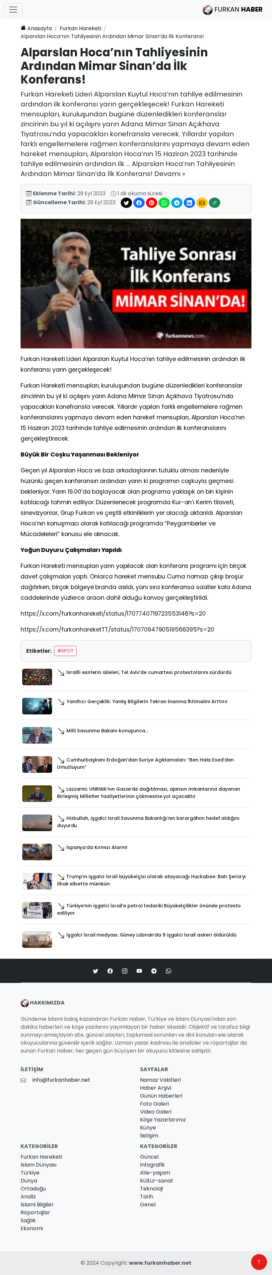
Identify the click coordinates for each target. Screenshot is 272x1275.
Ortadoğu (33, 1188)
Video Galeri (155, 1112)
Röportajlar (35, 1212)
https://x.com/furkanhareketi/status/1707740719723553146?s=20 (113, 614)
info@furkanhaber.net (61, 1080)
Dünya (29, 1180)
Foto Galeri (154, 1104)
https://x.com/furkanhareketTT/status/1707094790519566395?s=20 (117, 630)
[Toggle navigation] (13, 9)
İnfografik (152, 1165)
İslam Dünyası (38, 1165)
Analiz (28, 1196)
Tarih (146, 1196)
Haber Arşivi (155, 1088)
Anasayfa (39, 28)
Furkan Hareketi (80, 28)
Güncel (149, 1157)
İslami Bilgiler (37, 1204)
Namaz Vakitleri (160, 1080)
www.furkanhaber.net (160, 1263)
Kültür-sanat (156, 1180)
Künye (148, 1127)
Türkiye (30, 1173)
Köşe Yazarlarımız (163, 1119)
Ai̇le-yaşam (155, 1173)
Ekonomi (32, 1228)
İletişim (149, 1135)
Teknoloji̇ (151, 1188)
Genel (148, 1204)
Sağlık (28, 1220)
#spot (65, 650)
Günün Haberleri (161, 1096)
